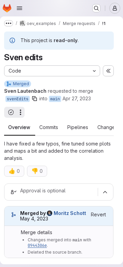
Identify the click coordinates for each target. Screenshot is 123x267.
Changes (107, 127)
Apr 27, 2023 (77, 98)
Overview (19, 127)
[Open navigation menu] (19, 8)
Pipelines (77, 127)
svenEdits (17, 99)
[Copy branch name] (34, 98)
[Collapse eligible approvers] (105, 192)
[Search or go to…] (96, 8)
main (55, 99)
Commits (48, 127)
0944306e (37, 245)
